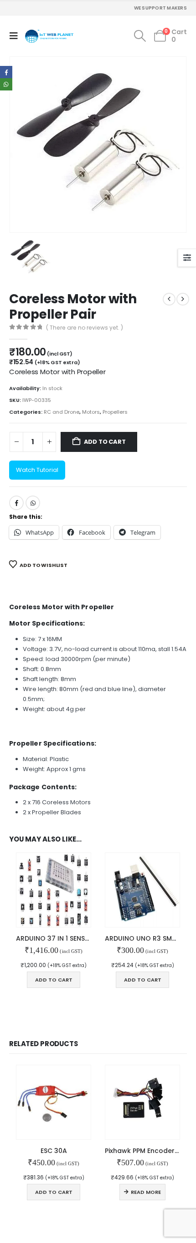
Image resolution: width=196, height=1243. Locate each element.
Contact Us (24, 880)
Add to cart (105, 223)
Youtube (50, 1174)
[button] (15, 36)
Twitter (34, 1174)
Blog (15, 910)
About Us (21, 870)
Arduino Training (31, 959)
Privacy (18, 989)
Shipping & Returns (34, 999)
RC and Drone (61, 193)
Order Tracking (28, 920)
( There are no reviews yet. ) (84, 110)
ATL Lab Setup (27, 1009)
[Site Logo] (49, 36)
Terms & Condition (34, 969)
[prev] (169, 81)
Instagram (67, 1174)
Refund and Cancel (35, 979)
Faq (14, 890)
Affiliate (19, 900)
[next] (182, 81)
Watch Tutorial (37, 252)
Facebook (16, 285)
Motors (91, 193)
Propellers (115, 193)
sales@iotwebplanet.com (43, 808)
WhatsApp (33, 285)
